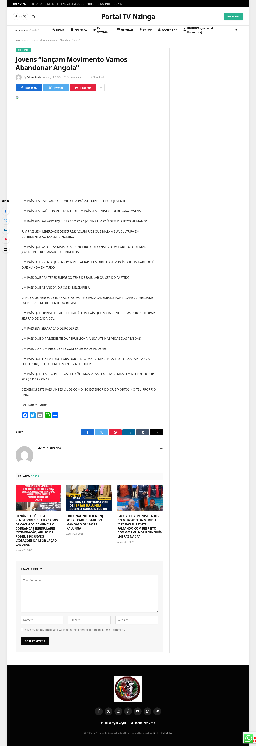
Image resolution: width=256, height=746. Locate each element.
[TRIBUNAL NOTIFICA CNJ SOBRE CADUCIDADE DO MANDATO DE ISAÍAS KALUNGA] (89, 498)
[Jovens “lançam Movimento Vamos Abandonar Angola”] (89, 144)
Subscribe (233, 16)
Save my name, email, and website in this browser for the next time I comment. (75, 629)
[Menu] (241, 30)
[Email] (5, 249)
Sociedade (23, 50)
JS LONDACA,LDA (162, 733)
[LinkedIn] (5, 230)
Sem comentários (76, 77)
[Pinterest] (5, 239)
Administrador (34, 77)
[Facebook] (5, 211)
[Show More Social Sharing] (101, 87)
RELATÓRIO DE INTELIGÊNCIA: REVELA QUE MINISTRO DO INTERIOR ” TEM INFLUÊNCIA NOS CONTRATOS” (79, 4)
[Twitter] (5, 220)
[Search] (236, 30)
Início (18, 40)
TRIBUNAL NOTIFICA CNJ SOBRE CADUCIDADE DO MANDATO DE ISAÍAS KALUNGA (84, 522)
